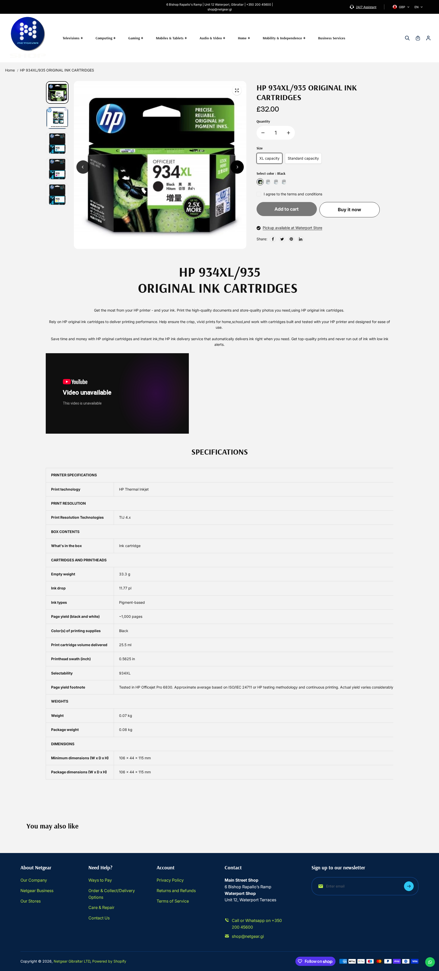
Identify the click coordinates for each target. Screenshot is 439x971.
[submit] (409, 886)
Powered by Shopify (109, 961)
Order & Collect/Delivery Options (111, 894)
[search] (407, 38)
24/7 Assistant (366, 7)
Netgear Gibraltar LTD (72, 961)
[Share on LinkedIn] (300, 239)
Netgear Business (36, 890)
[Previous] (83, 167)
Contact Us (99, 917)
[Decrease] (263, 133)
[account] (428, 38)
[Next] (237, 167)
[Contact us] (430, 962)
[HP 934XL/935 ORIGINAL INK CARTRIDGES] (236, 90)
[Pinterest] (291, 239)
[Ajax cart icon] (418, 38)
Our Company (33, 880)
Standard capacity (303, 158)
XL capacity (269, 158)
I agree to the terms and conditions (293, 194)
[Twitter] (282, 239)
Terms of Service (173, 901)
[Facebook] (273, 239)
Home (10, 70)
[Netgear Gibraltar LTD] (28, 38)
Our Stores (30, 901)
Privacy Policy (170, 880)
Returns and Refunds (176, 890)
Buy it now (349, 209)
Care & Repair (101, 907)
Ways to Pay (100, 880)
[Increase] (288, 133)
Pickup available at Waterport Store (292, 228)
